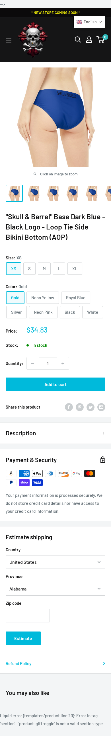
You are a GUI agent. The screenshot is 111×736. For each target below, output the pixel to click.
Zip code (13, 603)
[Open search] (78, 39)
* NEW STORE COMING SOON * (55, 12)
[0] (100, 39)
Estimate (23, 638)
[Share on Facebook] (69, 407)
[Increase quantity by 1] (63, 363)
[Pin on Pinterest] (80, 407)
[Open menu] (8, 40)
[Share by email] (101, 407)
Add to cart (55, 384)
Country (13, 549)
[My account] (89, 39)
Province (14, 576)
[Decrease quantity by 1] (33, 363)
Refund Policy (18, 663)
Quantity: (14, 363)
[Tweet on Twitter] (90, 407)
